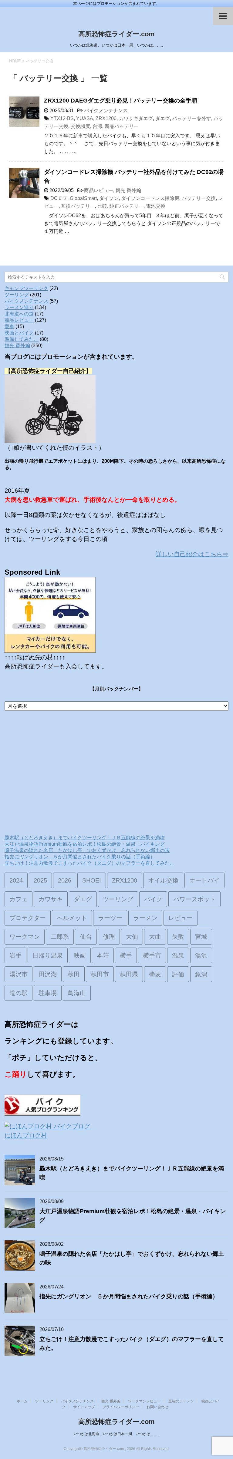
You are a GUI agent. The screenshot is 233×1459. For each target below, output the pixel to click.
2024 (16, 880)
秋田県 (129, 974)
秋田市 (100, 974)
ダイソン (109, 198)
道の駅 (18, 993)
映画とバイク (19, 332)
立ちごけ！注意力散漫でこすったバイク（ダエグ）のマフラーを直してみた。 (89, 863)
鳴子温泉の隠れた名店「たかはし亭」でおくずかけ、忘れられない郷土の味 (87, 850)
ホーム (22, 1401)
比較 (102, 206)
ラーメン (145, 918)
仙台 (86, 936)
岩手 (15, 955)
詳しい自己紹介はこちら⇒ (192, 554)
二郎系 (60, 936)
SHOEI (91, 880)
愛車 (9, 326)
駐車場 (48, 993)
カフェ (18, 899)
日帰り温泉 (47, 955)
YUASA (84, 118)
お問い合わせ (157, 1407)
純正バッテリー (127, 206)
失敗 (178, 936)
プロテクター (27, 918)
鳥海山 (77, 993)
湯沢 (201, 955)
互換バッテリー (78, 206)
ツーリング (17, 294)
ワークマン (24, 936)
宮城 (201, 936)
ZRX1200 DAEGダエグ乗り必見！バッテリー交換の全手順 (120, 100)
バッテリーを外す (191, 118)
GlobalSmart (83, 198)
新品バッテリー (122, 126)
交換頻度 (80, 126)
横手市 (152, 955)
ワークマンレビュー (144, 1401)
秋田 (74, 974)
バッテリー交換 (199, 198)
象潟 (201, 974)
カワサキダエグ (136, 118)
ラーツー (110, 918)
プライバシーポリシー (121, 1407)
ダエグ (162, 118)
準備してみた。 (22, 339)
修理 (109, 936)
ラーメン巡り (19, 307)
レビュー (180, 918)
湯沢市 (18, 974)
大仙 (132, 936)
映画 (80, 955)
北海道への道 (19, 313)
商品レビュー (98, 190)
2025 (40, 880)
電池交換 (155, 206)
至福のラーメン (181, 1401)
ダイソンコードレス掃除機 (150, 198)
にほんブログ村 (26, 1135)
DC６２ (58, 198)
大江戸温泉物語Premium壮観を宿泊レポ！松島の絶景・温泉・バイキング (85, 844)
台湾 (97, 126)
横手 (126, 955)
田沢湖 (48, 974)
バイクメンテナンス (106, 110)
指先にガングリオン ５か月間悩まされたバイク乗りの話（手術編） (80, 856)
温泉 (178, 955)
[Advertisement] (116, 774)
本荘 (103, 955)
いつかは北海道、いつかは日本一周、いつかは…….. (116, 1434)
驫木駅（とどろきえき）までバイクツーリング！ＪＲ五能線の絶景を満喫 (85, 837)
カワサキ (51, 899)
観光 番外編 (128, 190)
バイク (153, 899)
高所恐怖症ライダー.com (116, 34)
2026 (64, 880)
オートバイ (204, 880)
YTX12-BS (62, 118)
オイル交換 (163, 880)
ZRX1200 (106, 118)
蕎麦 (155, 974)
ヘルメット (72, 918)
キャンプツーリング (26, 288)
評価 (178, 974)
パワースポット (194, 899)
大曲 (155, 936)
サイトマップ (84, 1407)
